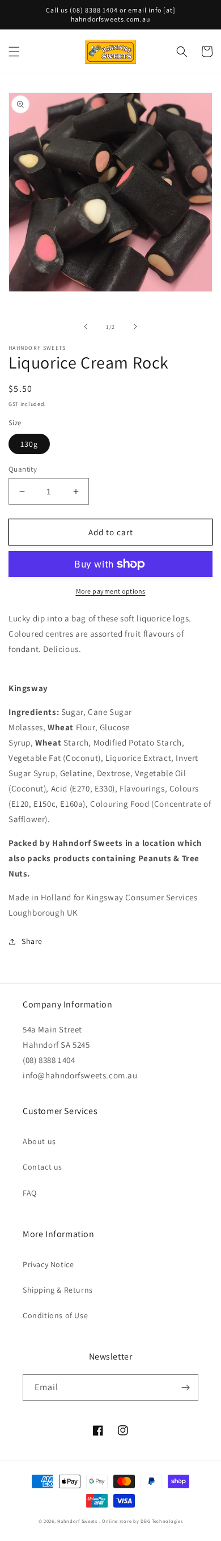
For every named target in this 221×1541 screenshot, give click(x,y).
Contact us (42, 1167)
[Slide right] (135, 326)
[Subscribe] (185, 1387)
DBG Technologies (161, 1521)
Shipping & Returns (58, 1290)
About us (39, 1141)
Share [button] (32, 941)
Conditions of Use (55, 1315)
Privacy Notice (48, 1264)
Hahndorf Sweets (77, 1521)
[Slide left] (85, 326)
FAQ (30, 1193)
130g (29, 444)
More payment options (111, 591)
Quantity (22, 469)
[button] (14, 51)
